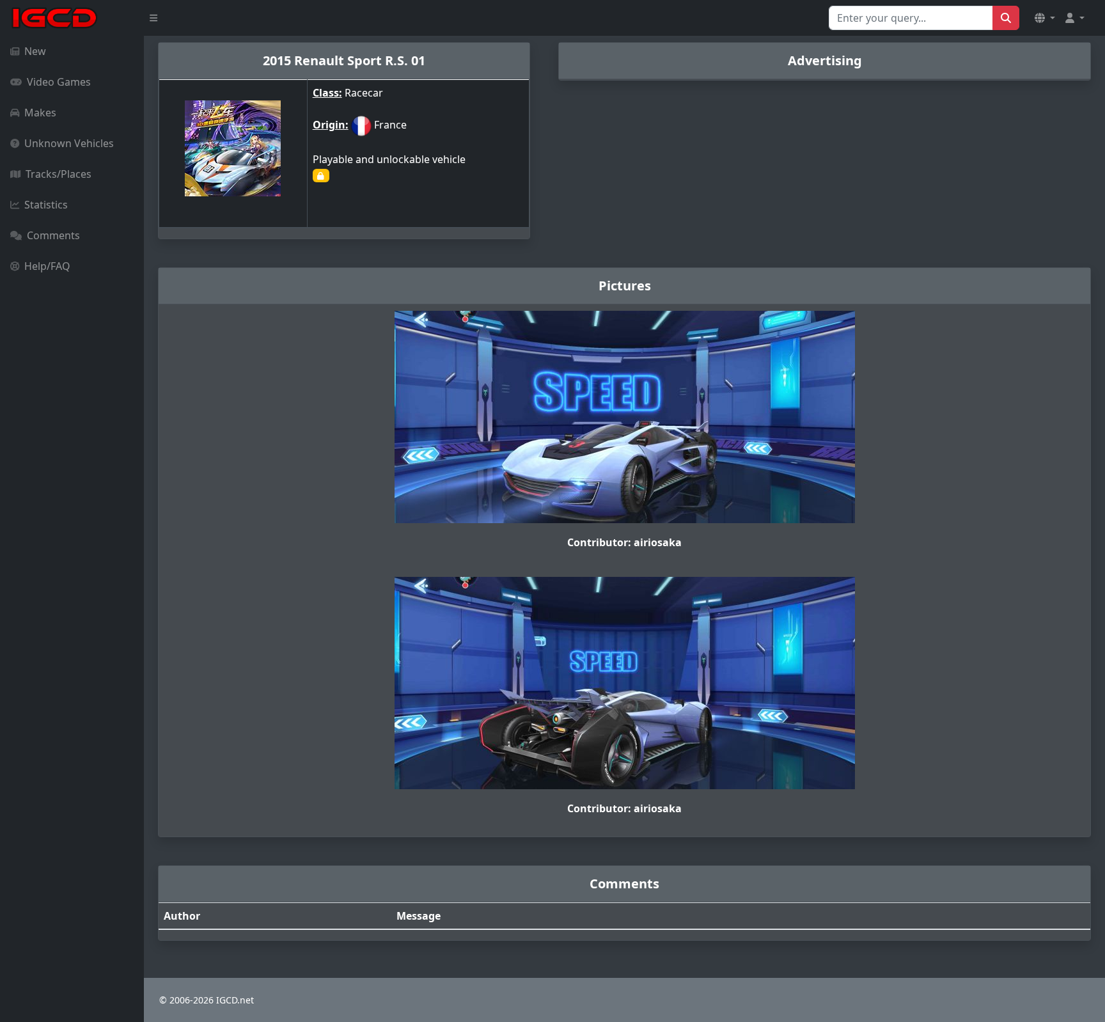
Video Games (59, 82)
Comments (53, 235)
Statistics (46, 205)
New (35, 51)
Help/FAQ (47, 266)
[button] (1045, 18)
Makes (40, 113)
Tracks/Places (58, 174)
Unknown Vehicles (69, 143)
